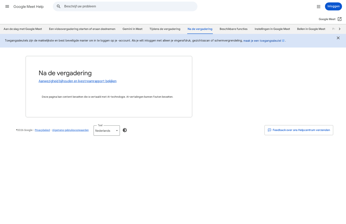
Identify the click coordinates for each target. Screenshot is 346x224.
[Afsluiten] (338, 38)
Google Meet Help (28, 6)
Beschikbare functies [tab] (233, 29)
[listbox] (107, 130)
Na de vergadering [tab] (200, 29)
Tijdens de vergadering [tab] (165, 29)
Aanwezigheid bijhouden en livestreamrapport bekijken (78, 81)
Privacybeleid (42, 130)
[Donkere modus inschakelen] (125, 130)
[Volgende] (338, 29)
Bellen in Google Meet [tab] (311, 29)
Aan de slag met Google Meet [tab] (23, 29)
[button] (7, 6)
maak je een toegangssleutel (262, 41)
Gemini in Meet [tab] (132, 29)
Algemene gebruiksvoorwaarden (70, 130)
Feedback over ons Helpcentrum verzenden (301, 130)
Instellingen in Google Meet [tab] (272, 29)
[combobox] (130, 6)
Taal (100, 125)
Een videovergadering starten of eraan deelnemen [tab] (82, 29)
